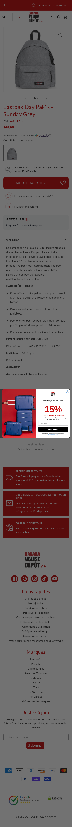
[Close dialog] (67, 391)
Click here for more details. (53, 434)
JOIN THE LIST (53, 429)
